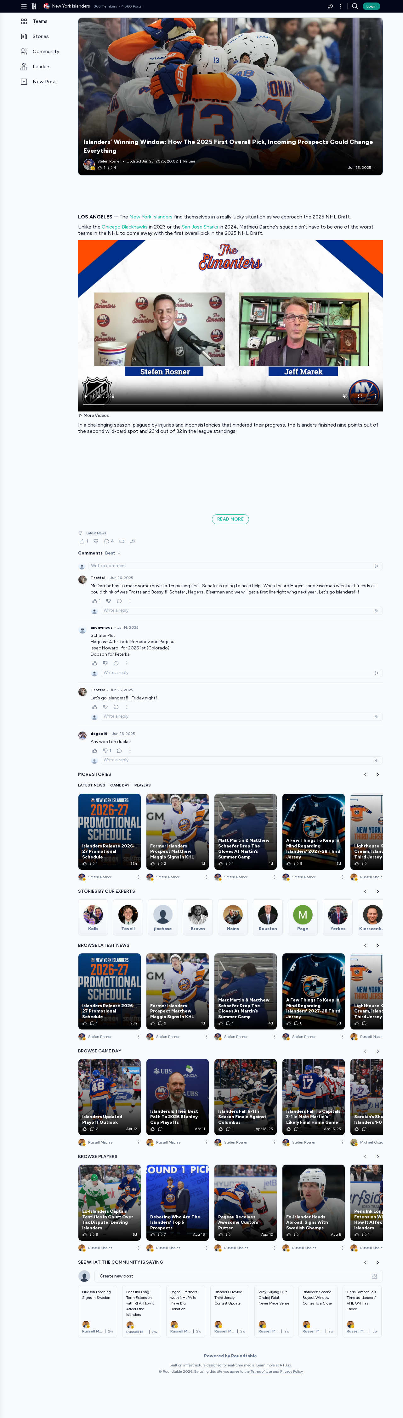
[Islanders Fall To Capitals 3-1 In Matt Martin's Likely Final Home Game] (313, 1097)
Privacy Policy (291, 1371)
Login (371, 6)
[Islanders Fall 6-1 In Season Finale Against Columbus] (245, 1097)
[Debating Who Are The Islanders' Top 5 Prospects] (177, 1203)
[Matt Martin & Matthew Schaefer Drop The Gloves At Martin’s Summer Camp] (245, 832)
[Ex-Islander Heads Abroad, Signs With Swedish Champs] (313, 1203)
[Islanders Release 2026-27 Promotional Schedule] (109, 832)
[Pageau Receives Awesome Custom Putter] (245, 1203)
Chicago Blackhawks (125, 227)
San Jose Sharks (200, 227)
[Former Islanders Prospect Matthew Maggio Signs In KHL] (177, 832)
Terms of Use (261, 1371)
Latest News (96, 533)
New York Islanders (151, 217)
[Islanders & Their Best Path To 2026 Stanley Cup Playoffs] (177, 1097)
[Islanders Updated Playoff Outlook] (109, 1097)
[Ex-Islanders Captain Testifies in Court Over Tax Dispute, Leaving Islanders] (109, 1203)
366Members (105, 6)
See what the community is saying (120, 1262)
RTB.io (285, 1365)
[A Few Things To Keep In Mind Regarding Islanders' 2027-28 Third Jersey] (313, 832)
